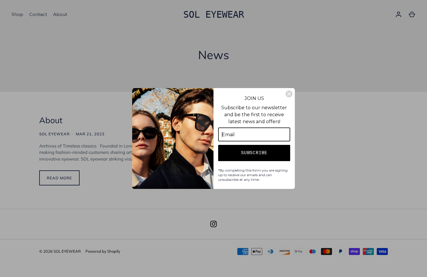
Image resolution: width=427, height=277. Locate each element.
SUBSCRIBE (254, 153)
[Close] (289, 93)
